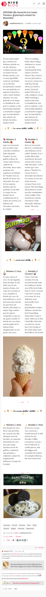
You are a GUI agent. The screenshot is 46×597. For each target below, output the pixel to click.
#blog (34, 525)
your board (17, 573)
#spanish (6, 529)
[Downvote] (7, 536)
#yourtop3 (7, 525)
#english (13, 529)
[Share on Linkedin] (25, 540)
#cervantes (21, 529)
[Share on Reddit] (23, 540)
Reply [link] (8, 540)
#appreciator (30, 529)
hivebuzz (8, 551)
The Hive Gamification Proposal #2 (26, 583)
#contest (14, 525)
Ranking (38, 573)
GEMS (29, 23)
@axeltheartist (16, 554)
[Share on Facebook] (18, 540)
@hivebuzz (25, 578)
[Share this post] (27, 540)
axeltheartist (16, 23)
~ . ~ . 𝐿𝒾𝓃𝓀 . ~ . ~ (32, 209)
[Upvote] (4, 536)
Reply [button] (15, 589)
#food (29, 525)
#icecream (22, 525)
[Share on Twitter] (20, 540)
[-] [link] (42, 551)
